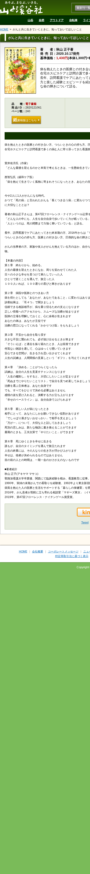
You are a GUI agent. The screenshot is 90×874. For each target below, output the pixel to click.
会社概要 (37, 551)
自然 (41, 20)
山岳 (30, 20)
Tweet (85, 522)
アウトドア (57, 20)
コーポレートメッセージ (63, 551)
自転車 (73, 20)
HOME (4, 29)
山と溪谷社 (21, 7)
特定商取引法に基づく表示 (71, 556)
